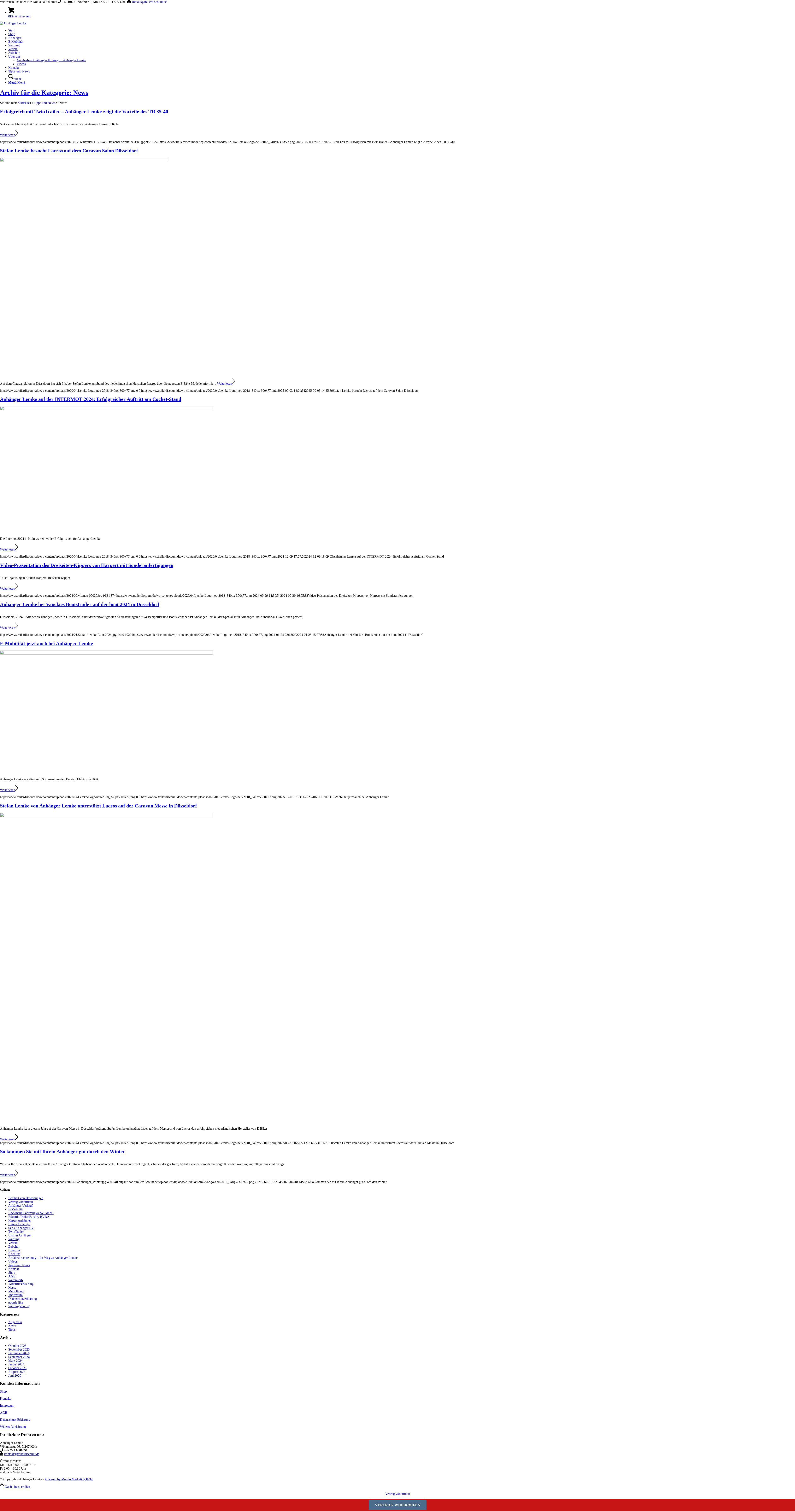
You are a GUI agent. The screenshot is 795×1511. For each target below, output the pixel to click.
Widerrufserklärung (21, 1284)
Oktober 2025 (17, 1345)
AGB (12, 1276)
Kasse (12, 1287)
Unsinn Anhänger (19, 1235)
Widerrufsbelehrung (13, 1426)
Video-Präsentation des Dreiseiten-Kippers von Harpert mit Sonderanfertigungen (86, 565)
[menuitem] (401, 30)
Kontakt (13, 1269)
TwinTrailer (16, 1231)
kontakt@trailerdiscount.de (149, 2)
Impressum (15, 1295)
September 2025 (19, 1349)
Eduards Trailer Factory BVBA (28, 1216)
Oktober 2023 (17, 1368)
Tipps (12, 1329)
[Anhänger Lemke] (13, 23)
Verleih (13, 1243)
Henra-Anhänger (19, 1224)
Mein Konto (16, 1291)
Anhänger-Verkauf (20, 1205)
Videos (12, 1261)
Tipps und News (19, 1265)
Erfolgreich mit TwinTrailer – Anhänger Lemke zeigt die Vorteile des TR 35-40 (84, 111)
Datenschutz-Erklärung (15, 1419)
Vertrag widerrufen (20, 1202)
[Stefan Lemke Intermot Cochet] (106, 409)
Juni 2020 (14, 1375)
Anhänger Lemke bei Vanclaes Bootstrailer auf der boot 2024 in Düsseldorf (79, 604)
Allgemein (15, 1322)
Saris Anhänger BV (21, 1228)
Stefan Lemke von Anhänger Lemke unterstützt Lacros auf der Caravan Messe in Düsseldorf (98, 806)
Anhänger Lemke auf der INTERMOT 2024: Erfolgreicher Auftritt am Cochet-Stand (90, 399)
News (12, 1326)
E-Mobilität (15, 1209)
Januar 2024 (16, 1364)
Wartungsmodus (18, 1306)
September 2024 (19, 1357)
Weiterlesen (7, 135)
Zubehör (13, 1246)
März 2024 (15, 1360)
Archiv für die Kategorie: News (44, 92)
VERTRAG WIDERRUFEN (397, 1505)
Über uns (14, 1250)
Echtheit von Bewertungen (25, 1198)
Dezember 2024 (18, 1353)
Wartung (13, 1239)
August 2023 (16, 1372)
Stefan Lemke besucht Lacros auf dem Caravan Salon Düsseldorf (69, 150)
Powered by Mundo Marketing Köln (69, 1479)
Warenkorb (15, 1280)
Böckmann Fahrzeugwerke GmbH (31, 1213)
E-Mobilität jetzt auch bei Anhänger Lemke (46, 643)
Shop (11, 1272)
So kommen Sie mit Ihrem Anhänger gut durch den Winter (62, 1151)
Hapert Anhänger (19, 1220)
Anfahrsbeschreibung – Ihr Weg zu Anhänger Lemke (43, 1257)
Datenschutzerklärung (22, 1298)
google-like (15, 1302)
